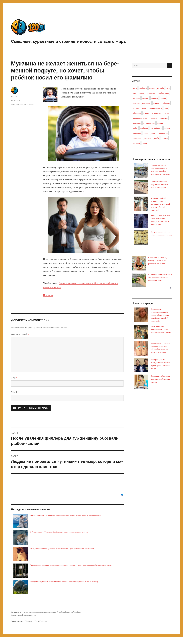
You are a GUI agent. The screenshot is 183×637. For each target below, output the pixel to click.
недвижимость (155, 108)
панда (166, 113)
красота (136, 102)
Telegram (43, 621)
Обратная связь (17, 621)
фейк (156, 138)
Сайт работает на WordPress (70, 612)
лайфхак (166, 102)
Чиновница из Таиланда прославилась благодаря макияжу (160, 379)
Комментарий (20, 334)
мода (144, 108)
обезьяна (137, 113)
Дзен (37, 621)
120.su (14, 96)
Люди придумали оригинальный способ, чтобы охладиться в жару (161, 329)
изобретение (163, 92)
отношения (28, 104)
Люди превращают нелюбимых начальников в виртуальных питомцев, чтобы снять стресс (66, 515)
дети (13, 104)
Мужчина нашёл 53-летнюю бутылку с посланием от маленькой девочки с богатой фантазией (160, 204)
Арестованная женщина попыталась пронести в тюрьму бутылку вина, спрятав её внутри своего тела (71, 565)
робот (135, 128)
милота (136, 108)
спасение (137, 133)
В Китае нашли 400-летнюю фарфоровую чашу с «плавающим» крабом (59, 531)
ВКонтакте (29, 621)
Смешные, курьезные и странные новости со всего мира (68, 41)
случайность (156, 128)
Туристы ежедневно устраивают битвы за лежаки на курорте (159, 184)
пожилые (164, 118)
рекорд (160, 123)
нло (166, 108)
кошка (163, 97)
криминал (146, 102)
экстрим (136, 143)
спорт (146, 133)
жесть (141, 92)
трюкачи (147, 138)
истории (19, 104)
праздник (137, 123)
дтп (168, 87)
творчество (163, 133)
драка (151, 87)
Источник (48, 294)
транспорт (137, 138)
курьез (156, 102)
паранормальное (140, 118)
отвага (146, 113)
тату (153, 133)
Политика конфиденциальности (23, 615)
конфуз (154, 97)
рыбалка (144, 128)
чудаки (165, 138)
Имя (14, 377)
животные (151, 92)
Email (15, 392)
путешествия (149, 123)
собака (167, 128)
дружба (160, 87)
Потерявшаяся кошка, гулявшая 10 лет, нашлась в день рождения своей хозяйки (62, 548)
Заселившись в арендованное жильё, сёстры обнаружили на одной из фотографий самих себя (160, 315)
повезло (153, 118)
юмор (145, 143)
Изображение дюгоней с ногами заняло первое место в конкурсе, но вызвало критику (64, 581)
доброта (143, 87)
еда (134, 92)
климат (145, 97)
